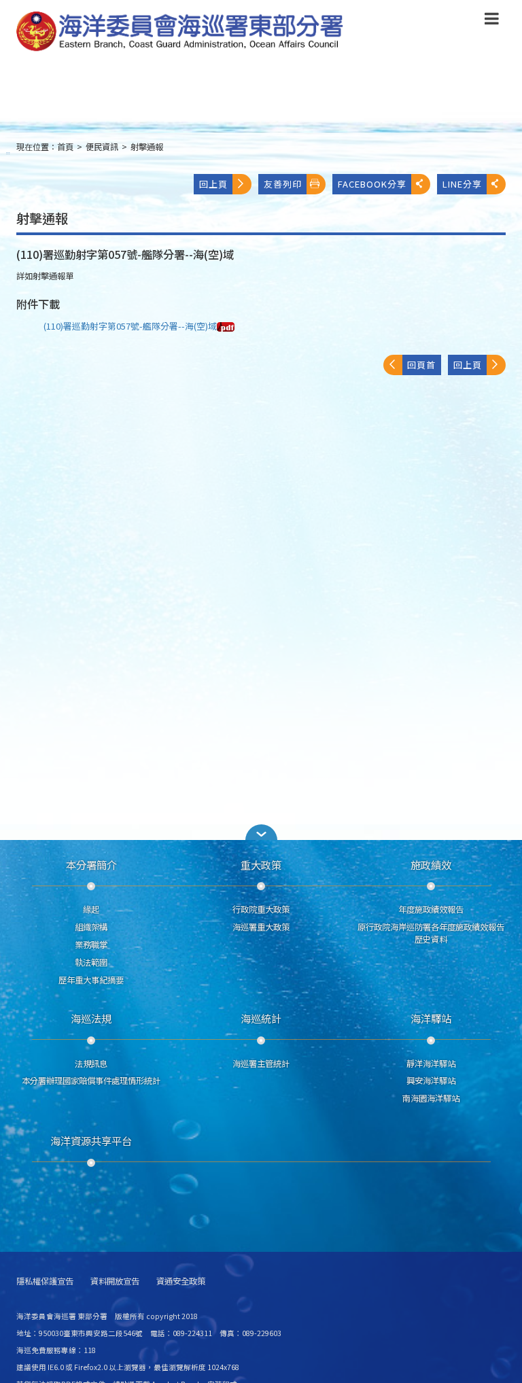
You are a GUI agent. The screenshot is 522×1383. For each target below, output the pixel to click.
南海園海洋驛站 (430, 1098)
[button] (492, 21)
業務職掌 (91, 945)
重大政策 (261, 864)
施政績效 (431, 864)
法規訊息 (91, 1063)
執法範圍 (91, 962)
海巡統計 (261, 1018)
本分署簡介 (91, 864)
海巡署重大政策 (261, 927)
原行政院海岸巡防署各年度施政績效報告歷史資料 (431, 933)
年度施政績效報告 (431, 909)
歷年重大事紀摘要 (91, 980)
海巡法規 (91, 1018)
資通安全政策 (180, 1281)
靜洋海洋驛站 (430, 1063)
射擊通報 (146, 147)
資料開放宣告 (114, 1281)
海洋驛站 (431, 1018)
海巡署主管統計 (261, 1063)
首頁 (65, 147)
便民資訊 (102, 147)
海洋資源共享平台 (91, 1140)
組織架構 (91, 927)
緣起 (91, 909)
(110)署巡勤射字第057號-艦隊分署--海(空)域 (130, 325)
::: (8, 153)
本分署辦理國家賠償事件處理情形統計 (91, 1080)
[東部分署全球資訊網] (180, 32)
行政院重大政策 (261, 909)
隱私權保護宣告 (44, 1281)
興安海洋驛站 (430, 1080)
